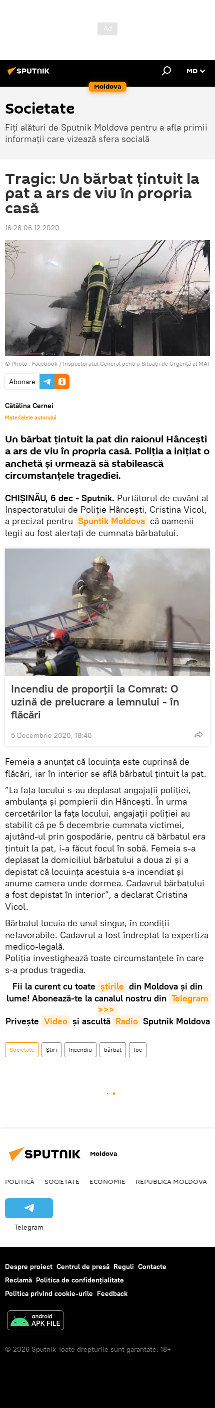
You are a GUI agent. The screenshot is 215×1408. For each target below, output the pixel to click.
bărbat (113, 1049)
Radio (127, 1021)
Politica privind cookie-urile (49, 1293)
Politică (19, 1181)
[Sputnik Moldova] (30, 74)
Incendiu (80, 1049)
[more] (198, 734)
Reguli (124, 1266)
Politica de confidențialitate (80, 1279)
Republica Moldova (171, 1181)
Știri (51, 1049)
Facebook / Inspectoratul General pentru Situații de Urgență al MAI (120, 363)
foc (138, 1049)
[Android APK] (36, 1321)
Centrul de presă (83, 1266)
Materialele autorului (30, 417)
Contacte (152, 1266)
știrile (112, 986)
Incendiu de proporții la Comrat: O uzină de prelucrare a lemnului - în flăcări (95, 701)
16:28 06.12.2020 (32, 227)
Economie (108, 1181)
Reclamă (18, 1279)
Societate (22, 1049)
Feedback (112, 1293)
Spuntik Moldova (111, 521)
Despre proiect (28, 1266)
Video (56, 1021)
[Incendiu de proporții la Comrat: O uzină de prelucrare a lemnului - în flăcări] (107, 612)
